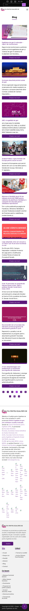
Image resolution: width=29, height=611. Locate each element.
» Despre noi (5, 555)
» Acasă (4, 553)
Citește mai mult (14, 57)
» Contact (5, 566)
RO (19, 1)
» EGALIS (4, 561)
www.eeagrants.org (13, 460)
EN (21, 1)
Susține (8, 543)
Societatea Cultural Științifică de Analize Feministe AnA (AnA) (14, 433)
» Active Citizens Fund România (20, 556)
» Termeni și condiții (21, 553)
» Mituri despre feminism (6, 580)
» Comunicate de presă (6, 597)
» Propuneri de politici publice (6, 586)
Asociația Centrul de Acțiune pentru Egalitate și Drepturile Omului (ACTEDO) (13, 437)
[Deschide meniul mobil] (27, 9)
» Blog (4, 563)
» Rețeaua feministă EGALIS (8, 576)
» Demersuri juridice (8, 594)
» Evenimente (6, 583)
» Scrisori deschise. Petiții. (7, 590)
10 (14, 396)
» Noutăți (4, 558)
